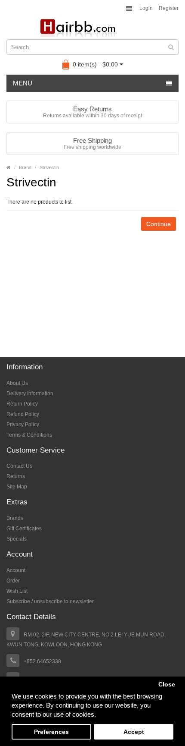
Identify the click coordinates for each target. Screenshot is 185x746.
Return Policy (22, 404)
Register (169, 8)
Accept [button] (133, 732)
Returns (15, 476)
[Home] (8, 167)
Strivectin (49, 167)
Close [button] (166, 684)
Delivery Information (29, 393)
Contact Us (19, 466)
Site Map (16, 487)
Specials (16, 539)
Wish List (17, 591)
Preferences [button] (51, 732)
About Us (17, 383)
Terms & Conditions (29, 435)
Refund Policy (22, 414)
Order (13, 581)
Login (146, 8)
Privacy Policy (22, 425)
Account (15, 570)
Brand (25, 167)
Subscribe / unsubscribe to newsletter (50, 601)
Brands (14, 518)
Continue (158, 223)
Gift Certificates (24, 529)
